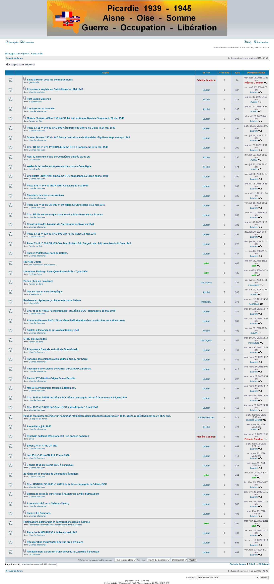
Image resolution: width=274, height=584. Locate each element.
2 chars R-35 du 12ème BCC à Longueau (50, 465)
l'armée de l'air (35, 121)
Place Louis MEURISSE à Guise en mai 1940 (52, 532)
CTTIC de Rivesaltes (35, 339)
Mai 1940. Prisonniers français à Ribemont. (51, 388)
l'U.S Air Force (35, 274)
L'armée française (37, 130)
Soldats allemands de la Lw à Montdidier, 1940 (53, 330)
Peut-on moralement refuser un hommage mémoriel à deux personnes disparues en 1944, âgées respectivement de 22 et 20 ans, (97, 416)
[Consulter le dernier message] (266, 82)
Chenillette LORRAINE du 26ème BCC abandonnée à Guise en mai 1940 (68, 176)
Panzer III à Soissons (39, 513)
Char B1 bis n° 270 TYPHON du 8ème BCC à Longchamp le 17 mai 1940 (67, 147)
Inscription (13, 42)
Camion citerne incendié (41, 108)
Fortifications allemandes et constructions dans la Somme (56, 522)
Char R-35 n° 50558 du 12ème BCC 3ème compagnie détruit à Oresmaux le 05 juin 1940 (77, 397)
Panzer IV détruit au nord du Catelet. (47, 253)
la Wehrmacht (35, 102)
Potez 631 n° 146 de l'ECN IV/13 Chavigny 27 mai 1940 (57, 185)
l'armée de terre (36, 284)
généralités (34, 82)
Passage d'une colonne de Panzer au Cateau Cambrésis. (59, 368)
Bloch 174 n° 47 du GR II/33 (42, 445)
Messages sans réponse (17, 53)
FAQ (249, 42)
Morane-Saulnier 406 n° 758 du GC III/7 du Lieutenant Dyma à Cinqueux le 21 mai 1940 (75, 118)
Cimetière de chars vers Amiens (45, 195)
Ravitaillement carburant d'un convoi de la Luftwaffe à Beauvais (63, 551)
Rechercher (262, 42)
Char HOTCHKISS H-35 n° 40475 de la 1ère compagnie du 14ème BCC (67, 484)
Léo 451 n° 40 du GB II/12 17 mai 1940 (48, 455)
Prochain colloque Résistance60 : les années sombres (58, 436)
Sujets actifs (37, 53)
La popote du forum (38, 419)
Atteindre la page (238, 564)
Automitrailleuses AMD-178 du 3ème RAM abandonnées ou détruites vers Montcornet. (76, 320)
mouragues (206, 282)
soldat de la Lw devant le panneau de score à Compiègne (59, 166)
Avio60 (206, 99)
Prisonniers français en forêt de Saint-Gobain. (53, 349)
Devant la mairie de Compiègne (45, 291)
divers (31, 439)
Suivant (265, 564)
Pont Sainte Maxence (39, 99)
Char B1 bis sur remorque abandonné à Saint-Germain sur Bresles (65, 214)
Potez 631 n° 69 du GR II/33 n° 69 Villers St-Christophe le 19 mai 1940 (66, 204)
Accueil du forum (14, 58)
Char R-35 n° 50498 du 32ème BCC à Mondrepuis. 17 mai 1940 (62, 407)
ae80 (206, 263)
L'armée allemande (38, 111)
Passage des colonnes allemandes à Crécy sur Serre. (57, 359)
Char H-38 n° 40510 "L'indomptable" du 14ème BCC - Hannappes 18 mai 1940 (71, 310)
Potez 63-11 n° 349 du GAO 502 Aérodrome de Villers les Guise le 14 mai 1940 (71, 127)
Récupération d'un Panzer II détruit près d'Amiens (55, 542)
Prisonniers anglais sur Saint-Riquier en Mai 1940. (55, 89)
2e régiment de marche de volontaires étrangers (51, 473)
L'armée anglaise (37, 92)
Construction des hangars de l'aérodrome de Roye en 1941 (60, 224)
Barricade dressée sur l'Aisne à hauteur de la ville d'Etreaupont (63, 493)
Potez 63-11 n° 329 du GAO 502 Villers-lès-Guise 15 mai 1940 (61, 233)
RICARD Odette (32, 261)
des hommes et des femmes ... (43, 265)
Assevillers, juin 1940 (39, 426)
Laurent (206, 90)
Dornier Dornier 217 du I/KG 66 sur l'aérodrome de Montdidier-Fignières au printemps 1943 (78, 137)
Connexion (28, 42)
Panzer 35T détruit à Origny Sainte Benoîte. (51, 378)
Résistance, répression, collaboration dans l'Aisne (52, 300)
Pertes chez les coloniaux (38, 281)
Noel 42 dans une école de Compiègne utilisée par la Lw (58, 156)
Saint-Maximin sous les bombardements (50, 79)
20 (260, 564)
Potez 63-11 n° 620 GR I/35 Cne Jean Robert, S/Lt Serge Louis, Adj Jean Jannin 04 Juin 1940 (79, 243)
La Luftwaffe (35, 159)
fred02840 (206, 302)
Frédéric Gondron (206, 80)
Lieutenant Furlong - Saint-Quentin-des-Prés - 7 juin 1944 (55, 271)
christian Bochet (206, 417)
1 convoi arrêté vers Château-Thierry (48, 503)
